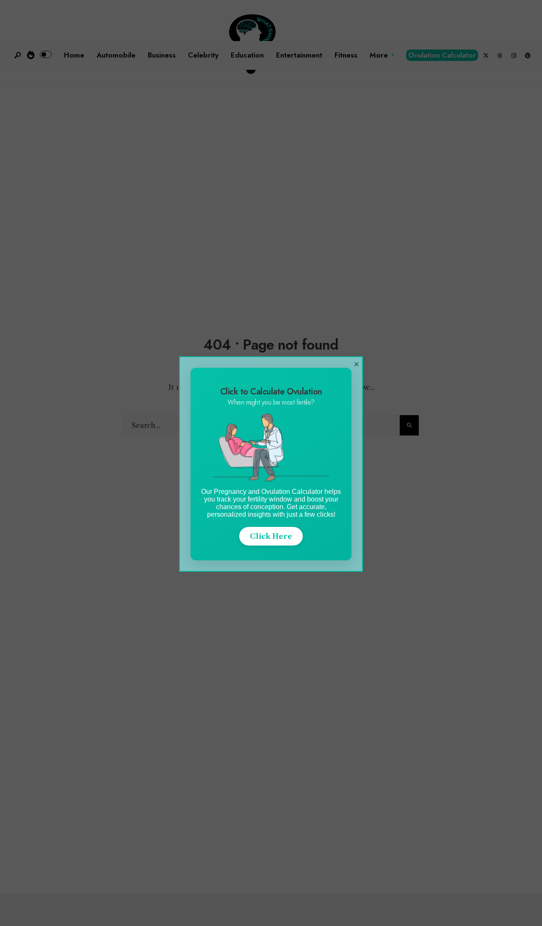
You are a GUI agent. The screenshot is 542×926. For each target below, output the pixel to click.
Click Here (271, 536)
